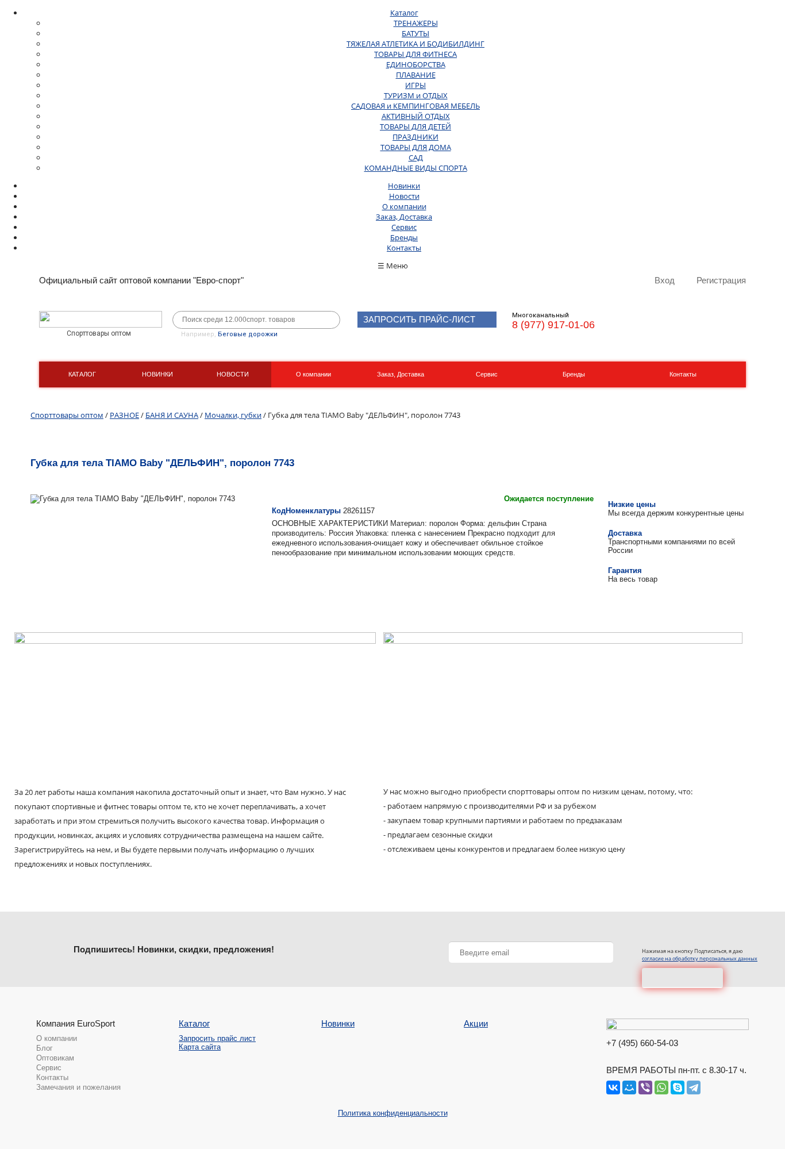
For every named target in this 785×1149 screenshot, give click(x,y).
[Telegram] (694, 1087)
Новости (404, 196)
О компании (404, 206)
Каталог (404, 12)
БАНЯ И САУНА (171, 415)
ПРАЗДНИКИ (415, 137)
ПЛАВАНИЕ (416, 75)
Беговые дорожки (248, 334)
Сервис (404, 227)
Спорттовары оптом (66, 415)
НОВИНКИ (157, 374)
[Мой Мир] (629, 1087)
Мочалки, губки (233, 415)
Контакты (404, 248)
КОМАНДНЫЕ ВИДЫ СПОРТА (415, 168)
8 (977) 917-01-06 (553, 325)
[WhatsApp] (661, 1087)
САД (416, 157)
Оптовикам (55, 1058)
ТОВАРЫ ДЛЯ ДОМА (415, 147)
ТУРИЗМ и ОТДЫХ (416, 95)
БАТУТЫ (415, 33)
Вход (665, 280)
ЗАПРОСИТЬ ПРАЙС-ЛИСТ (419, 319)
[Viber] (645, 1087)
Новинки (404, 185)
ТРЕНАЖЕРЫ (416, 23)
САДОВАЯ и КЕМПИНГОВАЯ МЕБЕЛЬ (415, 106)
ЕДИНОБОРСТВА (415, 64)
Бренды (404, 237)
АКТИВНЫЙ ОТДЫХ (416, 116)
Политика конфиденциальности (393, 1113)
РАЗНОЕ (124, 415)
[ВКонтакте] (613, 1087)
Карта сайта (200, 1047)
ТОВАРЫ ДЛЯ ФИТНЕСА (415, 54)
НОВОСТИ (233, 374)
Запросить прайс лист (217, 1038)
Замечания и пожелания (78, 1087)
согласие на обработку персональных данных (699, 958)
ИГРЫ (415, 85)
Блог (44, 1048)
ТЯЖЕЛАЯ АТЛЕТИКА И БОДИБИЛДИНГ (415, 44)
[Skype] (677, 1087)
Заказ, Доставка (404, 217)
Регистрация (721, 280)
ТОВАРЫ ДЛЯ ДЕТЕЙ (415, 126)
